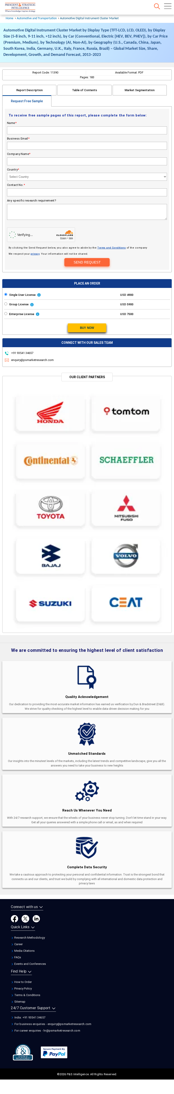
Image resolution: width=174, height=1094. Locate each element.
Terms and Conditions (111, 247)
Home (9, 18)
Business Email (18, 138)
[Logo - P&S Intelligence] (26, 8)
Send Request (87, 262)
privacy (35, 253)
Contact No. (16, 185)
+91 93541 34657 (21, 353)
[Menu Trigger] (168, 6)
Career (18, 944)
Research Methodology (29, 937)
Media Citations (24, 950)
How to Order (23, 982)
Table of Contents (84, 90)
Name (12, 123)
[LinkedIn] (36, 918)
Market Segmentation (140, 90)
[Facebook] (14, 918)
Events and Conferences (30, 964)
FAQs (17, 957)
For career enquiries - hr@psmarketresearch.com (47, 1030)
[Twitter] (25, 918)
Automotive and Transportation (37, 18)
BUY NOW (87, 328)
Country (13, 169)
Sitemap (19, 1001)
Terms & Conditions (27, 995)
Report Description (29, 90)
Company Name (19, 154)
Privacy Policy (23, 988)
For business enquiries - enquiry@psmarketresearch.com (52, 1024)
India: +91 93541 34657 (29, 1017)
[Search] (157, 6)
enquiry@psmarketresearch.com (32, 360)
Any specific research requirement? (31, 200)
